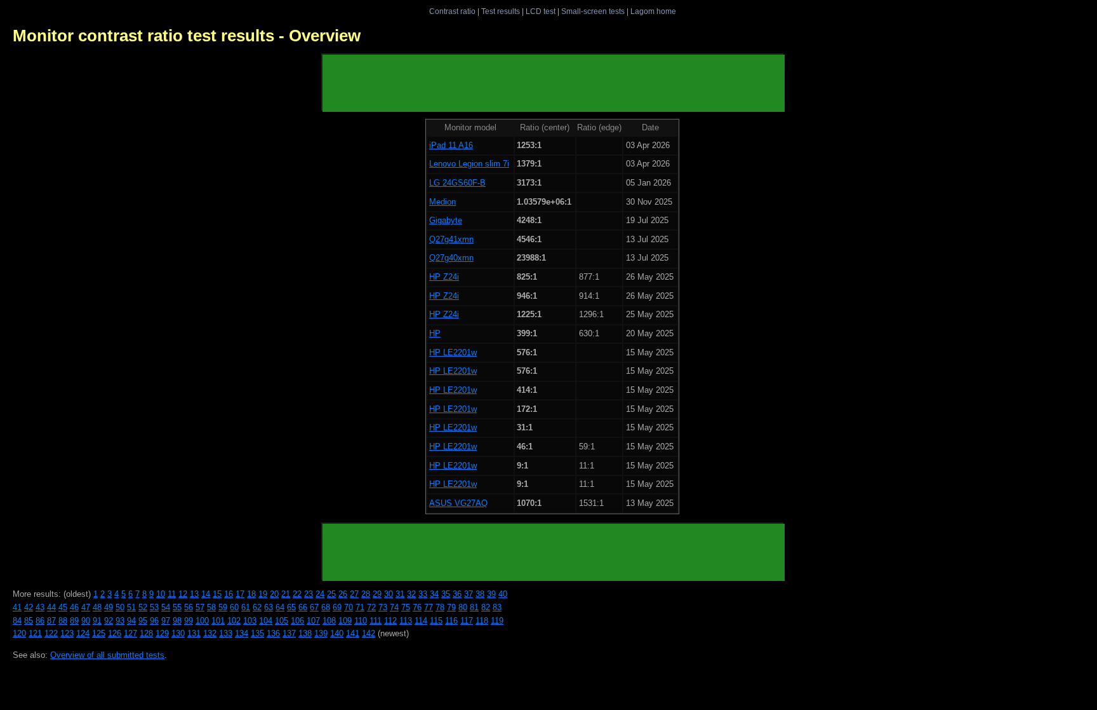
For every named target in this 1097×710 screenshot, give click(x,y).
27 (354, 594)
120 (19, 633)
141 (352, 633)
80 (462, 607)
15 (217, 594)
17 (240, 594)
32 (411, 594)
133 (225, 633)
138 (305, 633)
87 (51, 620)
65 (291, 607)
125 (98, 633)
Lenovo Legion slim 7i (469, 163)
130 (178, 633)
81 (474, 607)
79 (451, 607)
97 (165, 620)
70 (348, 607)
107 (313, 620)
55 (177, 607)
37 (468, 594)
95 (142, 620)
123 (67, 633)
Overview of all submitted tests (107, 655)
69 (337, 607)
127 (130, 633)
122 (51, 633)
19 (262, 594)
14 (205, 594)
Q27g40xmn (451, 258)
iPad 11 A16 (451, 145)
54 (165, 607)
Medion (442, 202)
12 (182, 594)
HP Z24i (444, 277)
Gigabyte (445, 220)
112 (390, 620)
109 (345, 620)
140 (336, 633)
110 (360, 620)
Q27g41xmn (451, 239)
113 (405, 620)
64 (280, 607)
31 (400, 594)
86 (40, 620)
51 (131, 607)
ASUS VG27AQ (458, 503)
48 (97, 607)
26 (342, 594)
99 (188, 620)
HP (435, 333)
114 (421, 620)
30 (388, 594)
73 (382, 607)
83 (497, 607)
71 (360, 607)
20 (274, 594)
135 (257, 633)
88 (62, 620)
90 (85, 620)
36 (457, 594)
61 (245, 607)
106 (297, 620)
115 (436, 620)
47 (85, 607)
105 (281, 620)
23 (308, 594)
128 (146, 633)
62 (257, 607)
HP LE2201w (453, 352)
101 (218, 620)
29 (377, 594)
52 (142, 607)
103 (249, 620)
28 (365, 594)
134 (241, 633)
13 (194, 594)
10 (160, 594)
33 (422, 594)
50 (120, 607)
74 (394, 607)
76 (417, 607)
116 (451, 620)
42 (28, 607)
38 (479, 594)
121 (35, 633)
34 (434, 594)
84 (17, 620)
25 (331, 594)
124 (83, 633)
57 (200, 607)
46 (74, 607)
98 (177, 620)
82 (485, 607)
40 (502, 594)
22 (297, 594)
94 (131, 620)
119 (497, 620)
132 (209, 633)
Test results (500, 11)
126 (114, 633)
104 (265, 620)
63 (268, 607)
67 (314, 607)
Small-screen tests (593, 11)
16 (228, 594)
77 (428, 607)
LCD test (540, 11)
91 (97, 620)
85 (28, 620)
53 (154, 607)
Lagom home (653, 11)
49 (108, 607)
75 (405, 607)
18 (251, 594)
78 (439, 607)
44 (51, 607)
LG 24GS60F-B (457, 183)
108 (329, 620)
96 (154, 620)
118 (481, 620)
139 (321, 633)
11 (172, 594)
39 (491, 594)
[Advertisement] (553, 83)
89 (74, 620)
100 (202, 620)
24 (320, 594)
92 (108, 620)
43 (40, 607)
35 (445, 594)
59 (222, 607)
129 (162, 633)
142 (368, 633)
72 (371, 607)
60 (234, 607)
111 (375, 620)
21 (285, 594)
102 (234, 620)
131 (194, 633)
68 (325, 607)
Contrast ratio (452, 11)
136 (273, 633)
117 (466, 620)
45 (62, 607)
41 (17, 607)
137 (289, 633)
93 (120, 620)
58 (211, 607)
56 (188, 607)
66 (302, 607)
